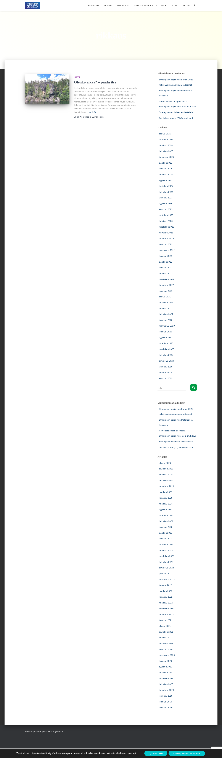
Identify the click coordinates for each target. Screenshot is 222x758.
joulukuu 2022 (165, 244)
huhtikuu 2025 (166, 174)
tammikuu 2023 (166, 238)
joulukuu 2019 (165, 366)
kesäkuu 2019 (165, 378)
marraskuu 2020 (167, 326)
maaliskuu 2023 (166, 227)
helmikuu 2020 (166, 355)
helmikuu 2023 (166, 232)
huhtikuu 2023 (166, 221)
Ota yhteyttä (188, 5)
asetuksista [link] (99, 753)
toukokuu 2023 (166, 215)
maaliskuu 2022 (166, 279)
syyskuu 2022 (165, 262)
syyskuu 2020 (165, 337)
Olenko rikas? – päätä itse (95, 82)
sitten (97, 117)
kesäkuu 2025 (165, 168)
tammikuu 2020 (166, 361)
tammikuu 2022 (166, 285)
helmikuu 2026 (166, 151)
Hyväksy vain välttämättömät (186, 753)
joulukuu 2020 (165, 320)
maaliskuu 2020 (166, 349)
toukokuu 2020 (166, 343)
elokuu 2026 (165, 133)
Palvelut (108, 5)
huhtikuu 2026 (166, 145)
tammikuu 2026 (166, 157)
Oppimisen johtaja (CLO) (145, 5)
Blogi (174, 5)
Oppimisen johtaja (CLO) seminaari (176, 118)
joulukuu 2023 (165, 197)
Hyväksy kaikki (156, 753)
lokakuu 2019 (165, 372)
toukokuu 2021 (166, 302)
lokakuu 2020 (165, 331)
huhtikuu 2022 (166, 273)
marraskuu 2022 (167, 250)
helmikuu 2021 (166, 314)
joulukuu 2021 (165, 291)
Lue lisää (92, 112)
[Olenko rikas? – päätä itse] (47, 89)
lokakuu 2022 (165, 256)
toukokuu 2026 (166, 139)
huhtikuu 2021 (166, 308)
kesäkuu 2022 (165, 267)
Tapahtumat (93, 5)
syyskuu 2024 (165, 180)
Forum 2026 (123, 5)
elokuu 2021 (165, 296)
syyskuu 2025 (165, 163)
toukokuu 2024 (166, 186)
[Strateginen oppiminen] (32, 5)
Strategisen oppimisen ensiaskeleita (176, 112)
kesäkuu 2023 (165, 209)
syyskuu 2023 (165, 203)
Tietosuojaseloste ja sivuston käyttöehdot (44, 731)
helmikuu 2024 (166, 192)
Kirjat (164, 5)
